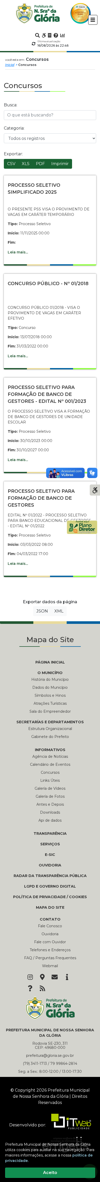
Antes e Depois (50, 804)
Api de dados (50, 820)
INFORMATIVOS (50, 749)
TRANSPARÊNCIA (50, 833)
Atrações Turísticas (50, 703)
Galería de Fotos (50, 796)
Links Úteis (50, 780)
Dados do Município (50, 687)
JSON (42, 611)
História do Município (50, 679)
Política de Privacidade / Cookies (50, 897)
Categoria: (14, 128)
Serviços (50, 844)
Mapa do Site (50, 907)
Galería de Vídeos (50, 788)
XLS (25, 163)
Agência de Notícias (50, 756)
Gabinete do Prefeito (50, 736)
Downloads (50, 812)
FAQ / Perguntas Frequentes (50, 958)
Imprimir (60, 163)
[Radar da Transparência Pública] (62, 35)
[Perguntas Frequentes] (56, 35)
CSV (11, 163)
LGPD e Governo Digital (50, 886)
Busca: (10, 105)
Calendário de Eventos (50, 764)
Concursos (50, 772)
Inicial (9, 65)
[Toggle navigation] (92, 20)
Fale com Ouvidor (50, 942)
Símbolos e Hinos (50, 695)
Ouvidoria (50, 865)
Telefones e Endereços (50, 950)
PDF (40, 163)
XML (58, 611)
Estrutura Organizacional (50, 728)
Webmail (50, 966)
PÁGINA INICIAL (50, 662)
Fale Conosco (50, 926)
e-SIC (50, 854)
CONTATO (50, 919)
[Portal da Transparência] (50, 35)
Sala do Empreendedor (50, 711)
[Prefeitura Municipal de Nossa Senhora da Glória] (37, 13)
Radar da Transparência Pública (50, 875)
